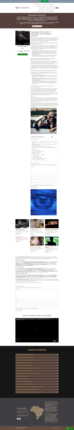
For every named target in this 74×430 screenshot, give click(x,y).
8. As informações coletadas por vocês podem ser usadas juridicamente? (27, 373)
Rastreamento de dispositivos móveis (42, 11)
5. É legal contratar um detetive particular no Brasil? (24, 365)
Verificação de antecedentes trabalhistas (38, 154)
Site (16, 305)
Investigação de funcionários (36, 152)
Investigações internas (35, 153)
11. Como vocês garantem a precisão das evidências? (24, 381)
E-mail (16, 302)
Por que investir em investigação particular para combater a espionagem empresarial (44, 147)
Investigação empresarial (38, 6)
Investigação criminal (46, 6)
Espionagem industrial (42, 9)
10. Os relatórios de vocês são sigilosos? (22, 378)
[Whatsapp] (56, 8)
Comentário (17, 289)
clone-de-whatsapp (44, 4)
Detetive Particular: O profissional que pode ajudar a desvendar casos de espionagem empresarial (44, 142)
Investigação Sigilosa (36, 156)
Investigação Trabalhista (51, 11)
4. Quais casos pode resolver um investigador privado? (24, 362)
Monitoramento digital (42, 7)
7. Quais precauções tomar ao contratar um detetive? (24, 370)
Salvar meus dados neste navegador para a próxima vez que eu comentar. (42, 185)
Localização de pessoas (51, 4)
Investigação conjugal (37, 4)
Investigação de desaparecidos (50, 9)
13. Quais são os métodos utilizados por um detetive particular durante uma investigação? (30, 386)
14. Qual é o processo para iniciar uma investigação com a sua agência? (27, 389)
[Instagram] (57, 8)
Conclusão (33, 148)
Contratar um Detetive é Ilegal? (37, 157)
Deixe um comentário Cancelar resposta (38, 151)
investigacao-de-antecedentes (50, 7)
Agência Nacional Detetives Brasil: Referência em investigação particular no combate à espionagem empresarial (44, 144)
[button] (22, 48)
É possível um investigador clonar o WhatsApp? (39, 158)
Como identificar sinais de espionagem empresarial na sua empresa (42, 146)
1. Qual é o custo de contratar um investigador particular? (25, 354)
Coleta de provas (52, 6)
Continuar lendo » (18, 233)
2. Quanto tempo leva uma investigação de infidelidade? (24, 357)
